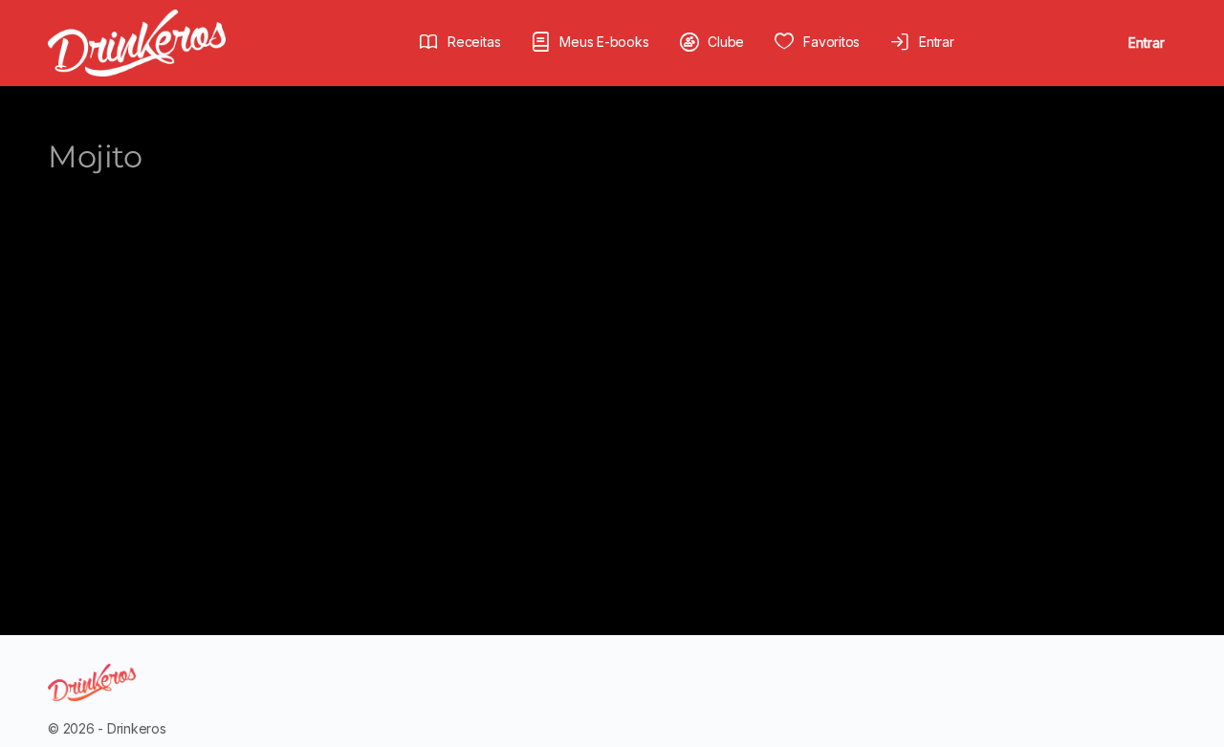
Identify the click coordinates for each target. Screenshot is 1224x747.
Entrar (1146, 42)
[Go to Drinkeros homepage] (137, 41)
